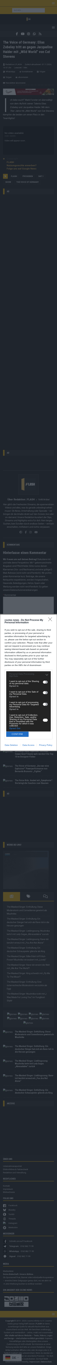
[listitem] (28, 675)
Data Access (28, 745)
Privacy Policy (45, 745)
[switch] (45, 682)
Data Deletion (11, 745)
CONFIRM (17, 734)
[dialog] (28, 682)
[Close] (51, 620)
